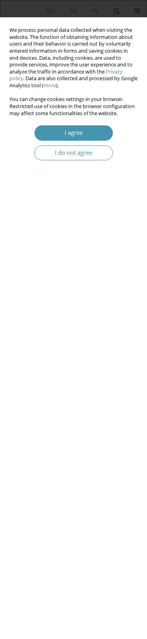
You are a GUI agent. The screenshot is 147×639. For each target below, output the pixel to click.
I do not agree (73, 153)
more (50, 85)
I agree (74, 133)
